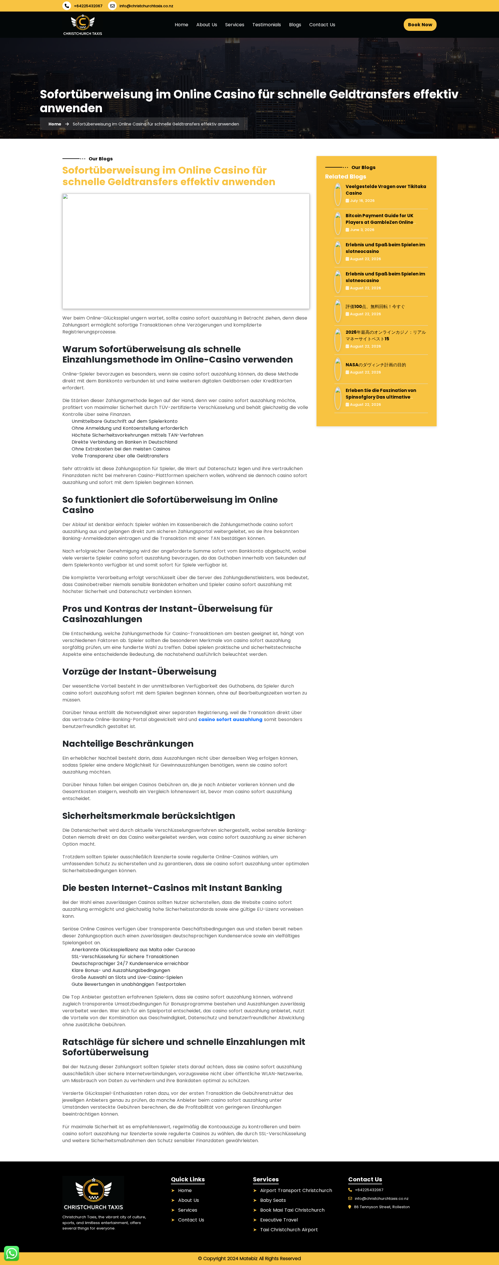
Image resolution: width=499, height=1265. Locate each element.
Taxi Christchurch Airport (289, 1229)
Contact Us (322, 24)
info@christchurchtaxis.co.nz (146, 6)
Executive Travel (279, 1220)
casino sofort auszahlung (230, 719)
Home (181, 24)
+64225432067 (88, 6)
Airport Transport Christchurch (296, 1190)
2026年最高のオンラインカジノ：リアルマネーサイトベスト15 (386, 335)
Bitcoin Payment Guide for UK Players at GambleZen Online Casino (380, 222)
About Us (206, 24)
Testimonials (266, 24)
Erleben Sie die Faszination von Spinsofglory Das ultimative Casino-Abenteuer (381, 396)
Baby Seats (273, 1200)
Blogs (295, 24)
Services (234, 24)
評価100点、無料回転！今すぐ (375, 306)
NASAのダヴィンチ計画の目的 (376, 365)
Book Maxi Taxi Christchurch (292, 1210)
